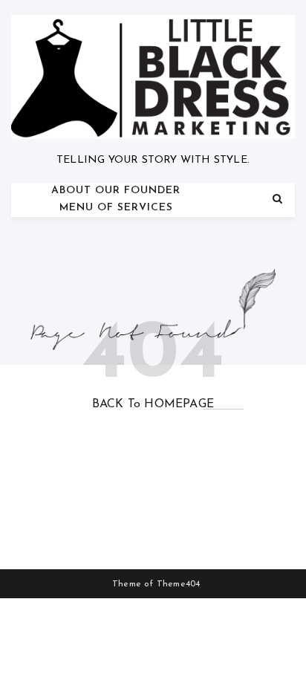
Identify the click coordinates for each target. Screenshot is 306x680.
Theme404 (179, 584)
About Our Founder (115, 190)
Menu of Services (116, 207)
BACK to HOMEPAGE (153, 404)
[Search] (277, 199)
